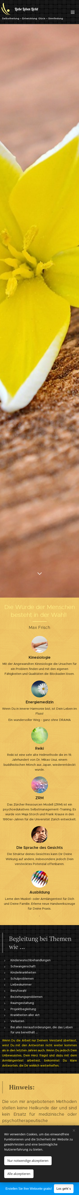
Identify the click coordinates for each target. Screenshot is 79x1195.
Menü (72, 12)
